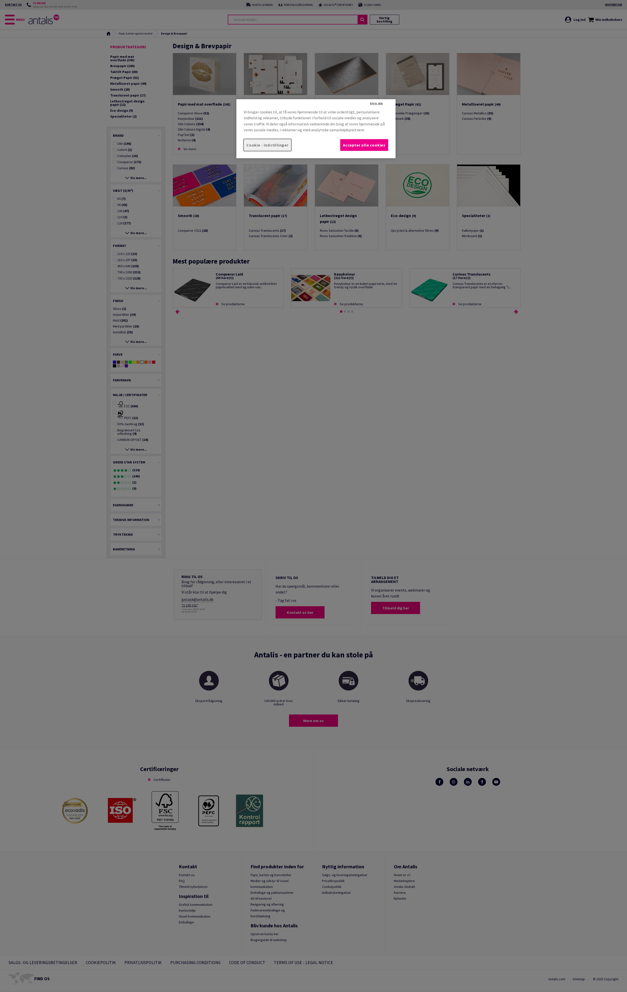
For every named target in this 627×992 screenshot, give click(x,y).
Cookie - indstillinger (267, 145)
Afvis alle (376, 103)
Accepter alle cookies (364, 145)
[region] (316, 128)
